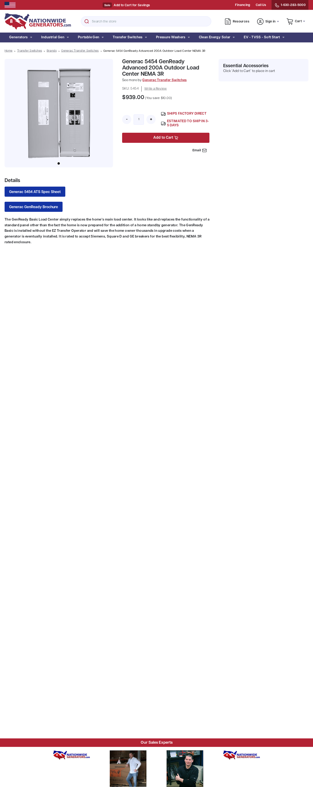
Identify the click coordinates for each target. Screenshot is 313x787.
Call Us (261, 5)
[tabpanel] (59, 113)
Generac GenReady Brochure (33, 207)
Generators (18, 37)
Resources (241, 21)
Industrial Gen (52, 37)
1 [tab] (59, 163)
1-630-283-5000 (293, 5)
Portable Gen (88, 37)
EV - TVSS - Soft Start (262, 37)
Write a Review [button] (155, 89)
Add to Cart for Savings (132, 5)
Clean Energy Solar (215, 37)
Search (86, 21)
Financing (242, 5)
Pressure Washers (170, 37)
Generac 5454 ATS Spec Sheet (35, 192)
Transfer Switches (127, 37)
